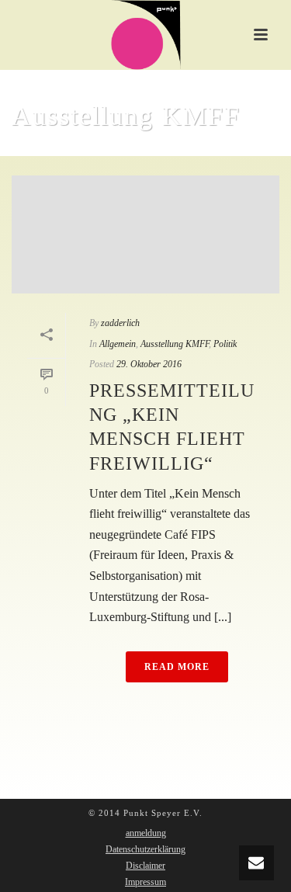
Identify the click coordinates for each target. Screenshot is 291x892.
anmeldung (146, 833)
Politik (225, 343)
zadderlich (120, 323)
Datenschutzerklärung (145, 849)
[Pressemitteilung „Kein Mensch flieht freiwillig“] (145, 234)
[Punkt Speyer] (146, 35)
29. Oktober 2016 (149, 364)
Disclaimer (145, 865)
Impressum (145, 881)
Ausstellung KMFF (174, 343)
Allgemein (117, 343)
